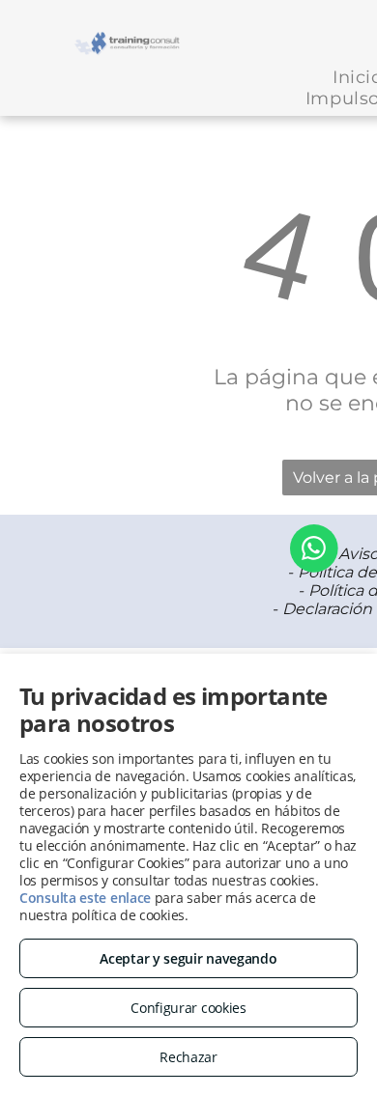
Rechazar (189, 1057)
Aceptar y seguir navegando (188, 958)
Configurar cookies (188, 1007)
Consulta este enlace (85, 897)
